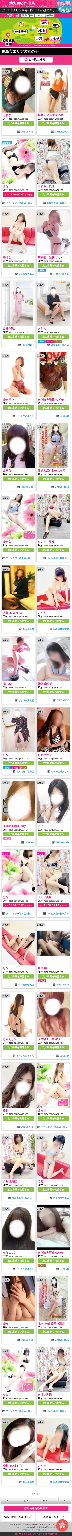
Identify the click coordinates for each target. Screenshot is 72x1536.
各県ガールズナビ (53, 1516)
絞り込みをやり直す (36, 1508)
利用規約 (26, 1530)
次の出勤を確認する (18, 123)
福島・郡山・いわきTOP (18, 1516)
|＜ (7, 1500)
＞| (65, 1500)
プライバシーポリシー (40, 1530)
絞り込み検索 (37, 59)
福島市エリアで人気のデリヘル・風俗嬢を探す (28, 6)
